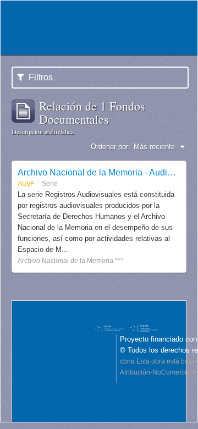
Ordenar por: (110, 146)
